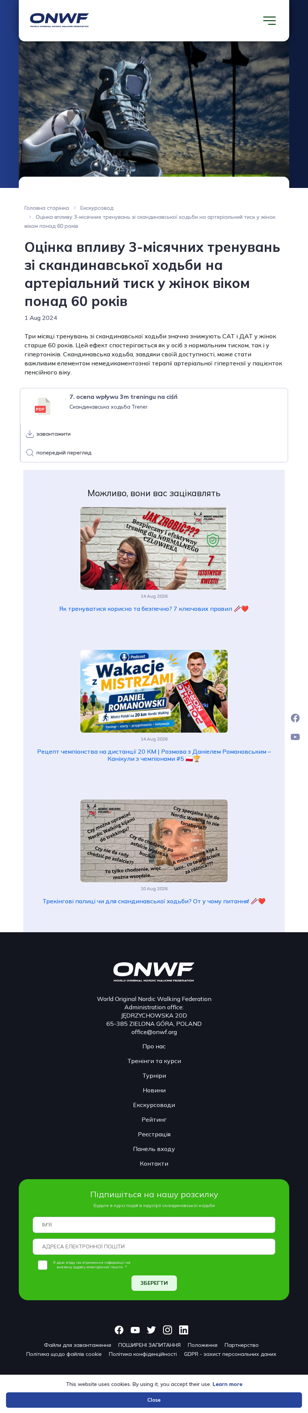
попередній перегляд (63, 452)
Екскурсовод (96, 207)
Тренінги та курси (154, 1061)
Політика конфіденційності (143, 1354)
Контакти (154, 1163)
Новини (154, 1090)
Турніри (154, 1075)
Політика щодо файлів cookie (64, 1354)
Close (154, 1400)
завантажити (53, 433)
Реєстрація (154, 1134)
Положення (202, 1345)
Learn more (227, 1384)
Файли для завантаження (77, 1345)
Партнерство (242, 1345)
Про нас (154, 1046)
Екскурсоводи (154, 1105)
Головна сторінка (46, 207)
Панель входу (154, 1149)
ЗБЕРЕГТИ (154, 1283)
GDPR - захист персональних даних (230, 1354)
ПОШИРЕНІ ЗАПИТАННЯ (149, 1345)
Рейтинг (154, 1119)
